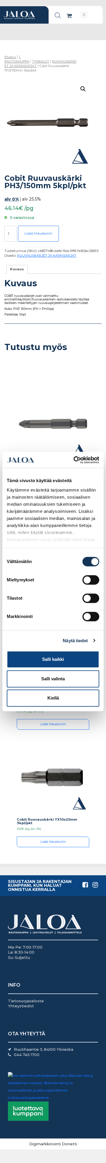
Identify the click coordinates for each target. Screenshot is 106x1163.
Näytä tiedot (75, 640)
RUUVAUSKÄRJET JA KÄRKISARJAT (46, 255)
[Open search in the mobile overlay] (57, 15)
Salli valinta (53, 678)
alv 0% (11, 199)
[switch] (90, 580)
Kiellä (53, 697)
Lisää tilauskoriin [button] (53, 724)
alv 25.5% (31, 199)
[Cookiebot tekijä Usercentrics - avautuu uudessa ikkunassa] (74, 460)
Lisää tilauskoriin (38, 233)
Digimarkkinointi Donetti (53, 1143)
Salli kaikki (53, 659)
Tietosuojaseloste (26, 1000)
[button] (83, 89)
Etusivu (10, 57)
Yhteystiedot (21, 1005)
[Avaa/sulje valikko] (84, 14)
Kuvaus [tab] (17, 269)
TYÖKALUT (40, 62)
